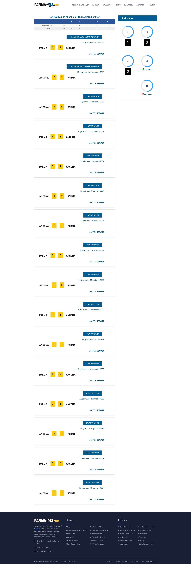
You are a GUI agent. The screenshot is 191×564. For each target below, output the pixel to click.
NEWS (118, 5)
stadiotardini (123, 537)
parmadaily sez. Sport (126, 541)
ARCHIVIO (140, 5)
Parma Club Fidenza (98, 537)
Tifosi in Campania (98, 544)
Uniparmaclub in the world (100, 530)
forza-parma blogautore (127, 530)
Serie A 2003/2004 (93, 156)
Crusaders (70, 537)
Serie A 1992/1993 (93, 215)
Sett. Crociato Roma (73, 544)
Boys (69, 527)
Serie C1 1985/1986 (92, 393)
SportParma (143, 534)
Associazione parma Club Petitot (78, 530)
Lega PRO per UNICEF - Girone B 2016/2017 (84, 37)
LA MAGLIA (128, 5)
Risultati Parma (124, 527)
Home (109, 562)
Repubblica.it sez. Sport (146, 527)
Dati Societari (138, 562)
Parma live (142, 537)
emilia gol (142, 541)
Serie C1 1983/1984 (92, 453)
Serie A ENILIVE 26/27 (81, 5)
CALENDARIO (108, 5)
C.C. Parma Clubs (97, 527)
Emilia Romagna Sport (146, 544)
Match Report (96, 53)
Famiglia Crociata (72, 541)
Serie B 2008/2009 (93, 96)
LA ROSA (95, 5)
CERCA (152, 5)
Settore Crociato (97, 541)
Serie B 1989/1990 (93, 275)
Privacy (117, 562)
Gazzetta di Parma (145, 530)
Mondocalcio (123, 544)
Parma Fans (71, 534)
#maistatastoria (97, 534)
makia (38, 529)
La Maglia (126, 562)
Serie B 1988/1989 (93, 334)
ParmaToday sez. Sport (127, 534)
